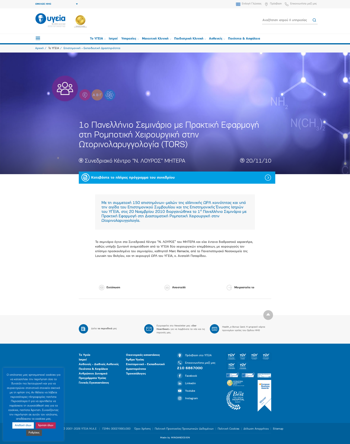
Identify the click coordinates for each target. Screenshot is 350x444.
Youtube (190, 391)
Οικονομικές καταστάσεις (143, 355)
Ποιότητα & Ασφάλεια (244, 38)
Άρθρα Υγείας (135, 359)
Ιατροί (113, 38)
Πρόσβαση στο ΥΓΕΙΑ (198, 355)
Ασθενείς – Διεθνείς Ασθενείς (99, 364)
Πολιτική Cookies (228, 428)
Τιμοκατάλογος (136, 373)
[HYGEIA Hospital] (50, 20)
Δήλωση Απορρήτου (256, 428)
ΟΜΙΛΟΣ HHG (43, 4)
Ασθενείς (215, 38)
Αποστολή (179, 287)
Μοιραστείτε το (244, 287)
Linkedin (190, 383)
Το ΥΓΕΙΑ (96, 38)
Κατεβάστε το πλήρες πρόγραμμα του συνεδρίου (133, 178)
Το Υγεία (84, 355)
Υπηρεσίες (128, 38)
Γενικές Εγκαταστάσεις (94, 382)
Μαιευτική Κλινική (155, 38)
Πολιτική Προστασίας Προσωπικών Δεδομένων (184, 428)
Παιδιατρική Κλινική (188, 38)
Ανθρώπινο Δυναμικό (93, 373)
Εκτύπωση (113, 287)
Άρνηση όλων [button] (45, 425)
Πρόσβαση (276, 3)
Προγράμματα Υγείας (92, 378)
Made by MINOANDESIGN (175, 437)
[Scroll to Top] (268, 315)
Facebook (191, 376)
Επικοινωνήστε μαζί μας (303, 3)
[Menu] (38, 38)
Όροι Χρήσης (142, 428)
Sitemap (278, 428)
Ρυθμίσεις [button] (34, 432)
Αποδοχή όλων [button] (23, 425)
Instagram (191, 398)
